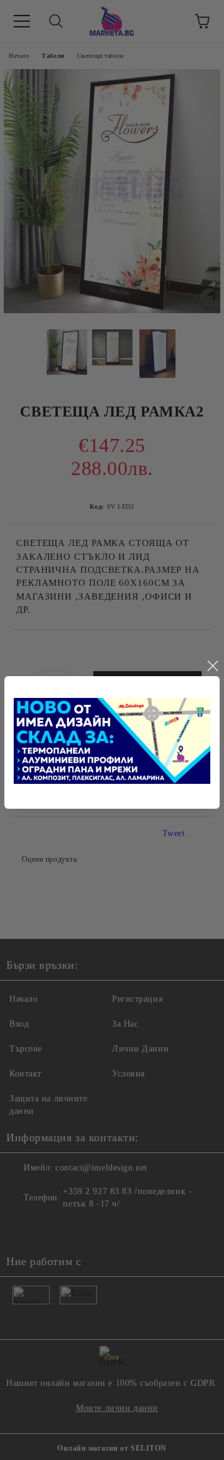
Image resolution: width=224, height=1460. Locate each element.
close (212, 666)
